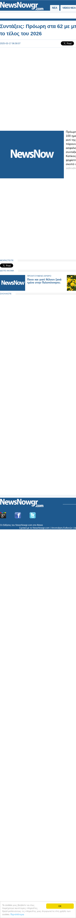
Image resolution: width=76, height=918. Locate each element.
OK (59, 906)
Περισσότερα (17, 914)
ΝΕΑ (54, 7)
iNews (40, 525)
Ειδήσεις (7, 525)
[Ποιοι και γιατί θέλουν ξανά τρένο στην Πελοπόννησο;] (12, 289)
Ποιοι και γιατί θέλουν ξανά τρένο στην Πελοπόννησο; (44, 281)
